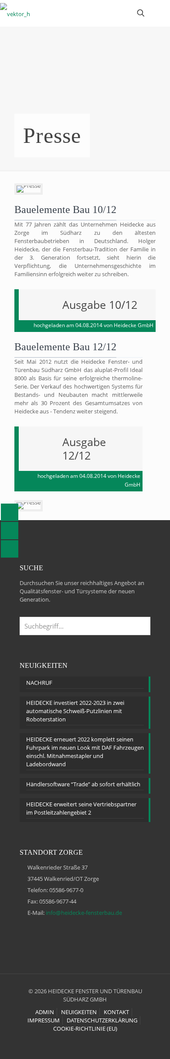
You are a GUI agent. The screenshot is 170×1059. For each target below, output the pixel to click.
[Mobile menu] (158, 13)
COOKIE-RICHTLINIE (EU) (85, 1028)
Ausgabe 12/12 (84, 448)
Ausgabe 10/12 (99, 304)
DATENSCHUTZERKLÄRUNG (102, 1020)
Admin (44, 1012)
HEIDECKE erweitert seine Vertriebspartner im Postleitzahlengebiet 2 (81, 808)
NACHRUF (39, 683)
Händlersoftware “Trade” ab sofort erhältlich (83, 784)
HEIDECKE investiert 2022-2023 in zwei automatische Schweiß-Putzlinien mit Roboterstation (75, 711)
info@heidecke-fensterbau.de (84, 913)
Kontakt (116, 1012)
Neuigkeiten (79, 1012)
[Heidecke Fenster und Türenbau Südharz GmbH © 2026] (15, 13)
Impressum (43, 1020)
